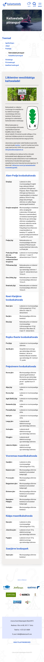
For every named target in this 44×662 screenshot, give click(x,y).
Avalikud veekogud (12, 65)
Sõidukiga (9, 60)
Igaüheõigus (9, 43)
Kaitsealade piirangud (16, 53)
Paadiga (8, 48)
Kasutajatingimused (22, 642)
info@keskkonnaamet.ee (14, 150)
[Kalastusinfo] (11, 4)
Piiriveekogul (10, 62)
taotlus (17, 145)
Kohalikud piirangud (16, 55)
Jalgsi (7, 46)
